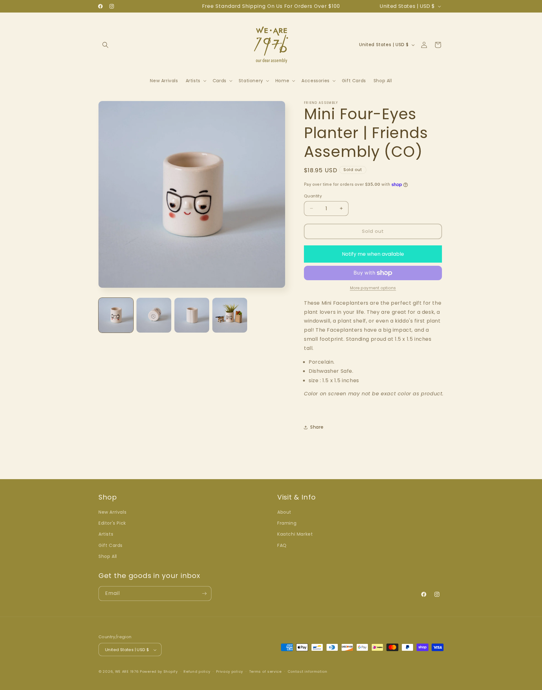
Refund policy (196, 671)
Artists (105, 534)
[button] (105, 45)
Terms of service (265, 671)
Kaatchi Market (295, 534)
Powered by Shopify (159, 671)
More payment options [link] (373, 288)
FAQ (282, 545)
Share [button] (317, 427)
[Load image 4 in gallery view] (229, 315)
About (284, 512)
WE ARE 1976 (127, 671)
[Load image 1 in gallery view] (115, 315)
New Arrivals (112, 512)
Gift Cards (110, 545)
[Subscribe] (204, 593)
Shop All (107, 556)
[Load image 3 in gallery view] (191, 315)
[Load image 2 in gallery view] (153, 315)
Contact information (307, 671)
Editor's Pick (112, 523)
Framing (286, 523)
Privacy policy (229, 671)
